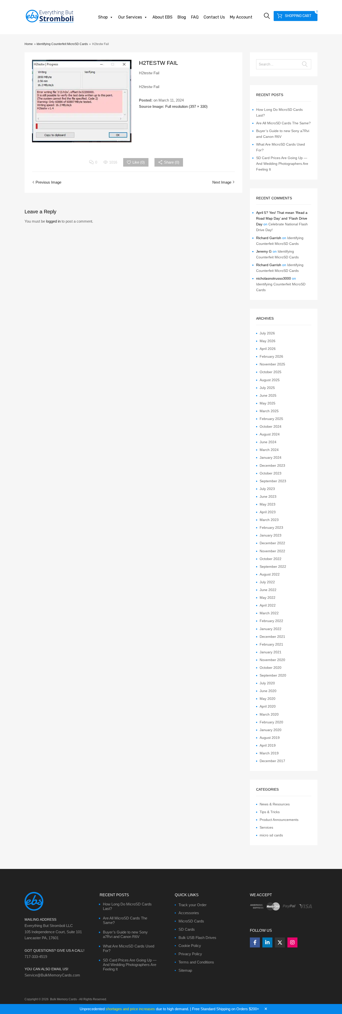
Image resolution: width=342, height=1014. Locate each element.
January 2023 (270, 535)
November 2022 (272, 551)
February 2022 (271, 621)
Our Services (130, 17)
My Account (241, 17)
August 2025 (270, 380)
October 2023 (270, 473)
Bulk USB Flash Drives (197, 937)
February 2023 (271, 528)
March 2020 (269, 714)
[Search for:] (283, 64)
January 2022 (270, 629)
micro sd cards (271, 835)
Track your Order (193, 905)
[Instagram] (292, 942)
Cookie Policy (190, 945)
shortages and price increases (130, 1009)
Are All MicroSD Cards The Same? (283, 123)
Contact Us (214, 17)
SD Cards (187, 929)
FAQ (195, 17)
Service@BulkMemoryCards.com (52, 975)
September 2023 (273, 481)
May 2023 (267, 504)
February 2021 (271, 644)
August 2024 (270, 434)
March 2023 (269, 520)
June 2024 (268, 442)
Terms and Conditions (196, 962)
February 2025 (271, 419)
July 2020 (267, 683)
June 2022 (268, 590)
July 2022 (267, 582)
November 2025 (272, 364)
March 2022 (269, 613)
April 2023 (268, 512)
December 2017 (272, 761)
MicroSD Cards (191, 921)
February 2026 (271, 356)
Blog (182, 17)
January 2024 (270, 457)
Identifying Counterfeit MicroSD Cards (62, 44)
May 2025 (267, 403)
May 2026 (267, 341)
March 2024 (269, 450)
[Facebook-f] (255, 942)
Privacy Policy (190, 954)
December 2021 (272, 637)
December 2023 (272, 465)
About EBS (162, 17)
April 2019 (268, 745)
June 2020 (268, 691)
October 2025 (270, 372)
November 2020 (272, 660)
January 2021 (270, 652)
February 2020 (271, 722)
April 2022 (268, 605)
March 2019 (269, 753)
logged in (53, 221)
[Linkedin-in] (267, 942)
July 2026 (267, 333)
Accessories (189, 913)
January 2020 (270, 730)
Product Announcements (279, 820)
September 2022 (273, 567)
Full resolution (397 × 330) (186, 106)
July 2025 (267, 388)
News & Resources (275, 804)
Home (29, 44)
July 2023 (267, 489)
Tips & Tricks (270, 812)
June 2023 (268, 496)
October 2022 (270, 559)
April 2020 (268, 706)
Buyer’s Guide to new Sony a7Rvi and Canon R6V (125, 934)
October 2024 (270, 426)
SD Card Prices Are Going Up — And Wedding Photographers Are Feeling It (282, 163)
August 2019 (270, 738)
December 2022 (272, 543)
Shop (103, 17)
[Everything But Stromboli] (50, 23)
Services (266, 827)
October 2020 (270, 668)
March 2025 (269, 411)
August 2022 (270, 574)
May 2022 (267, 598)
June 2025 (268, 395)
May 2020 (267, 699)
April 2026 (268, 349)
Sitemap (185, 970)
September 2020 (273, 675)
